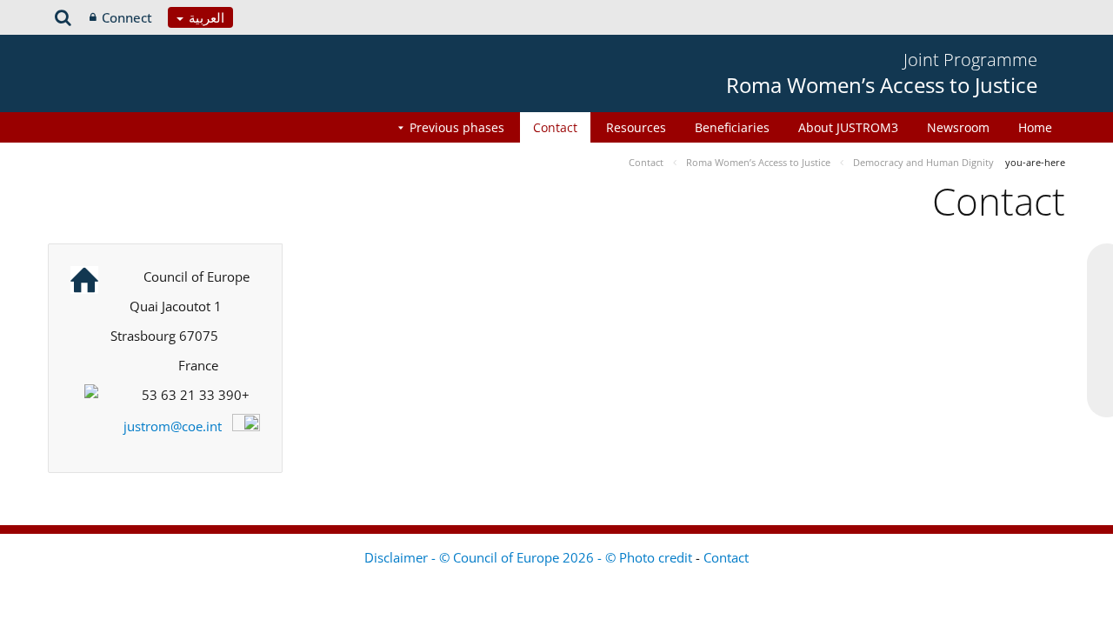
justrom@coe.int (172, 426)
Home (1035, 127)
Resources (636, 127)
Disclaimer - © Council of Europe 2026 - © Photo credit (530, 557)
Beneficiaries (732, 127)
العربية (204, 17)
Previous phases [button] (457, 127)
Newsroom (958, 127)
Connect (127, 17)
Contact (555, 127)
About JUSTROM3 (848, 127)
